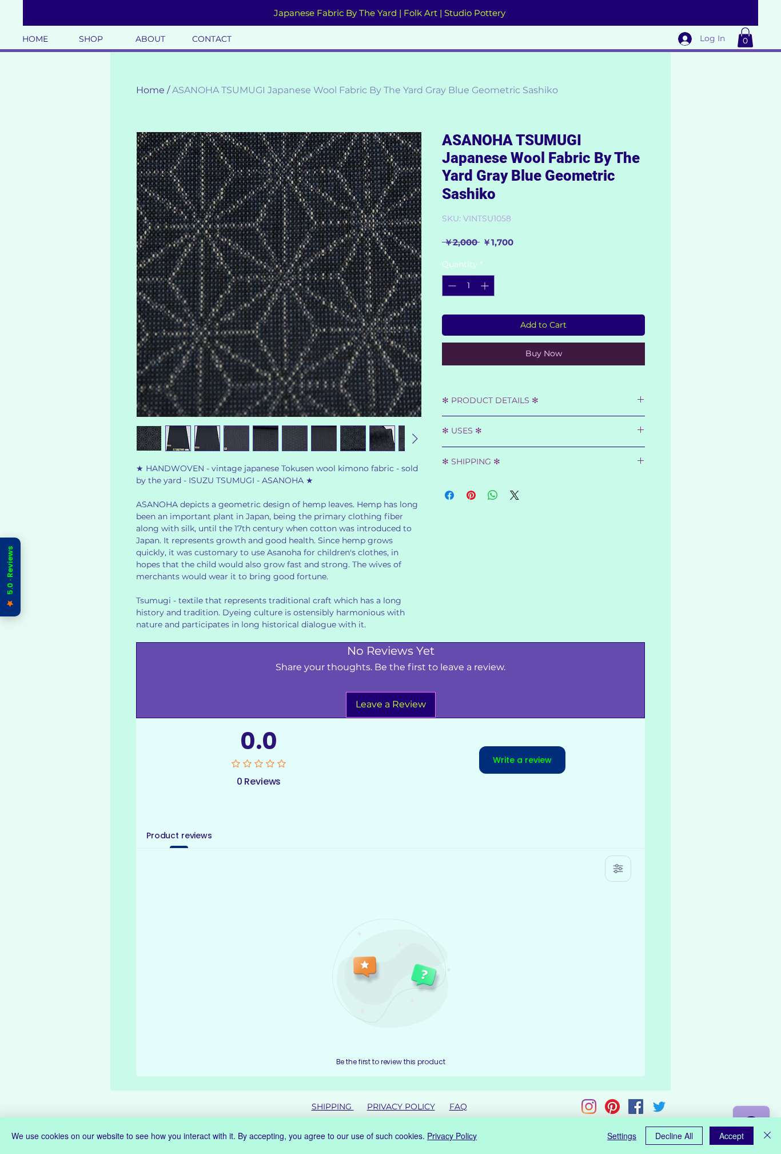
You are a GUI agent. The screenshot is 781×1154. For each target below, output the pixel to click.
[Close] (767, 1136)
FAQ (458, 1106)
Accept (731, 1135)
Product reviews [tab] (179, 835)
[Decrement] (451, 286)
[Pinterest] (612, 1106)
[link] (745, 37)
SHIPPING (333, 1106)
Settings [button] (621, 1135)
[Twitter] (659, 1106)
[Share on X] (514, 488)
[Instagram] (588, 1106)
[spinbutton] (468, 286)
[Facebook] (635, 1106)
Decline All (674, 1135)
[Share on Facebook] (449, 488)
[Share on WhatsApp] (493, 488)
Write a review (522, 760)
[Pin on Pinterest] (471, 488)
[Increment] (486, 286)
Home (150, 90)
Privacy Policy (452, 1135)
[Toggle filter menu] (618, 868)
